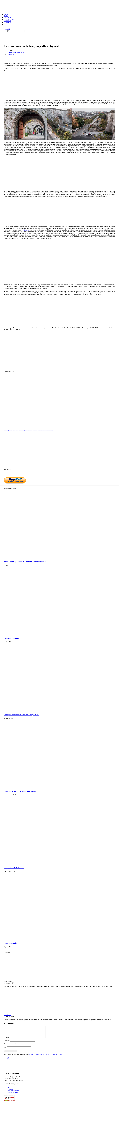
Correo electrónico (10, 1044)
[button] (7, 29)
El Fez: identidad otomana (14, 868)
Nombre (7, 1040)
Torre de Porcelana (42, 430)
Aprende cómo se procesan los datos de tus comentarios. (45, 1054)
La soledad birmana (11, 638)
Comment (6, 1037)
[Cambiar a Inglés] (4, 26)
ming (7, 430)
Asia (6, 52)
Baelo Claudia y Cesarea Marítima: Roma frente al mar (25, 562)
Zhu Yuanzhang (49, 430)
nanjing (17, 430)
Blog (6, 16)
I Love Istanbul (10, 19)
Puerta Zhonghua (23, 430)
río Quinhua (29, 430)
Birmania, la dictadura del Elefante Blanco (20, 791)
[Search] (8, 1128)
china (5, 430)
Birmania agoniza (10, 943)
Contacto (8, 22)
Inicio (6, 14)
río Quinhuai (25, 230)
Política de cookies (12, 1092)
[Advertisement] (59, 85)
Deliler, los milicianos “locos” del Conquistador (21, 715)
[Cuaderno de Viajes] (59, 6)
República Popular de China (17, 52)
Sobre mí (7, 21)
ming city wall (12, 430)
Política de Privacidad (13, 1090)
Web (5, 1047)
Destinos (7, 17)
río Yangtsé (35, 430)
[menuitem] (61, 14)
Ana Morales (10, 54)
